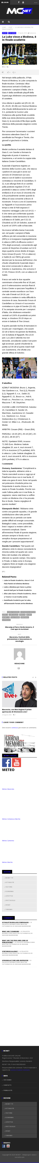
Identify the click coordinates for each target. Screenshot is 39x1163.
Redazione (32, 33)
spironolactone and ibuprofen (15, 960)
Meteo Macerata (8, 789)
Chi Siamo (7, 1080)
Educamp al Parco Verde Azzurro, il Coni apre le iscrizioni (19, 627)
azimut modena (13, 612)
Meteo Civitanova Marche (11, 819)
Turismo (8, 909)
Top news (12, 33)
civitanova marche (28, 612)
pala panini (15, 617)
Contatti (7, 1085)
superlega (6, 620)
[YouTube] (23, 2)
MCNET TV (9, 878)
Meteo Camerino (8, 840)
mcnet (29, 615)
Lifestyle (9, 896)
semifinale (25, 617)
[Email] (19, 668)
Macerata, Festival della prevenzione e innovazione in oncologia (19, 638)
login (6, 2)
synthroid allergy (10, 951)
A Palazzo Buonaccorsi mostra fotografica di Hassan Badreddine (17, 924)
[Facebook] (19, 2)
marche (22, 615)
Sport (10, 27)
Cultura (8, 887)
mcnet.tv (6, 617)
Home (4, 27)
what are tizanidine (10, 931)
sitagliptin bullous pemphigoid (15, 922)
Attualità (9, 882)
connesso (14, 728)
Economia (9, 891)
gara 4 (5, 615)
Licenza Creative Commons (20, 1070)
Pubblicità (8, 1090)
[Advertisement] (17, 1009)
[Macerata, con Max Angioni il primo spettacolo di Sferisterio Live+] (19, 694)
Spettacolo (10, 900)
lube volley (13, 615)
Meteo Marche (7, 862)
